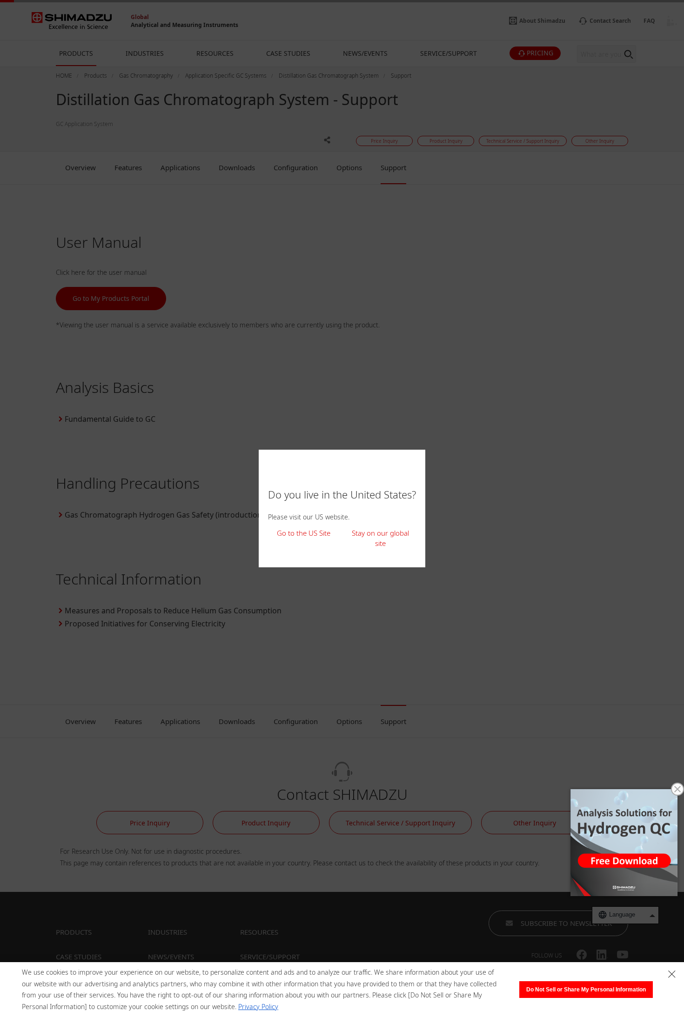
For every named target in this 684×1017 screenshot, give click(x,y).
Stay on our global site (380, 538)
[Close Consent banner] (672, 974)
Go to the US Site (303, 533)
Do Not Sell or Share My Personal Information (586, 989)
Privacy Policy (258, 1006)
